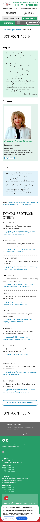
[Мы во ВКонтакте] (3, 440)
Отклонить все (9, 518)
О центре (9, 427)
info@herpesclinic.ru (11, 18)
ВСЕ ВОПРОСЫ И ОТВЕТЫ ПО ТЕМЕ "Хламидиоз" (20, 402)
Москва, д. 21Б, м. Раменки (29, 9)
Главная (6, 30)
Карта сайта (17, 424)
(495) (8, 480)
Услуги (9, 429)
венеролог (29, 204)
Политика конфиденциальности (11, 446)
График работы (29, 18)
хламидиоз (11, 202)
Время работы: (6, 465)
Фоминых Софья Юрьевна (18, 141)
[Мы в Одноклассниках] (7, 440)
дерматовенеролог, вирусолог (27, 202)
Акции (28, 434)
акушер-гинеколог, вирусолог (13, 204)
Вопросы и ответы (15, 30)
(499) (8, 462)
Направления (18, 427)
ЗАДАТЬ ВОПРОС (9, 158)
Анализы (15, 429)
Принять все (22, 518)
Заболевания (29, 427)
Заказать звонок (12, 432)
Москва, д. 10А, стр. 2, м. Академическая (11, 9)
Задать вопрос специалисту (15, 434)
